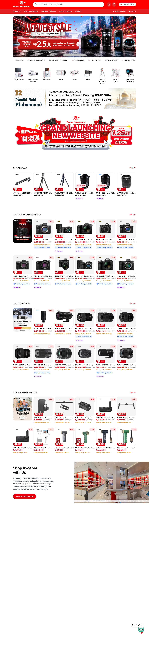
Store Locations (65, 11)
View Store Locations (24, 496)
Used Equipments (31, 11)
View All (132, 168)
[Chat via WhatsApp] (141, 630)
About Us (132, 11)
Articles (78, 11)
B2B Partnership (119, 11)
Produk (16, 11)
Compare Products (48, 11)
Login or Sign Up (128, 4)
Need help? (136, 625)
